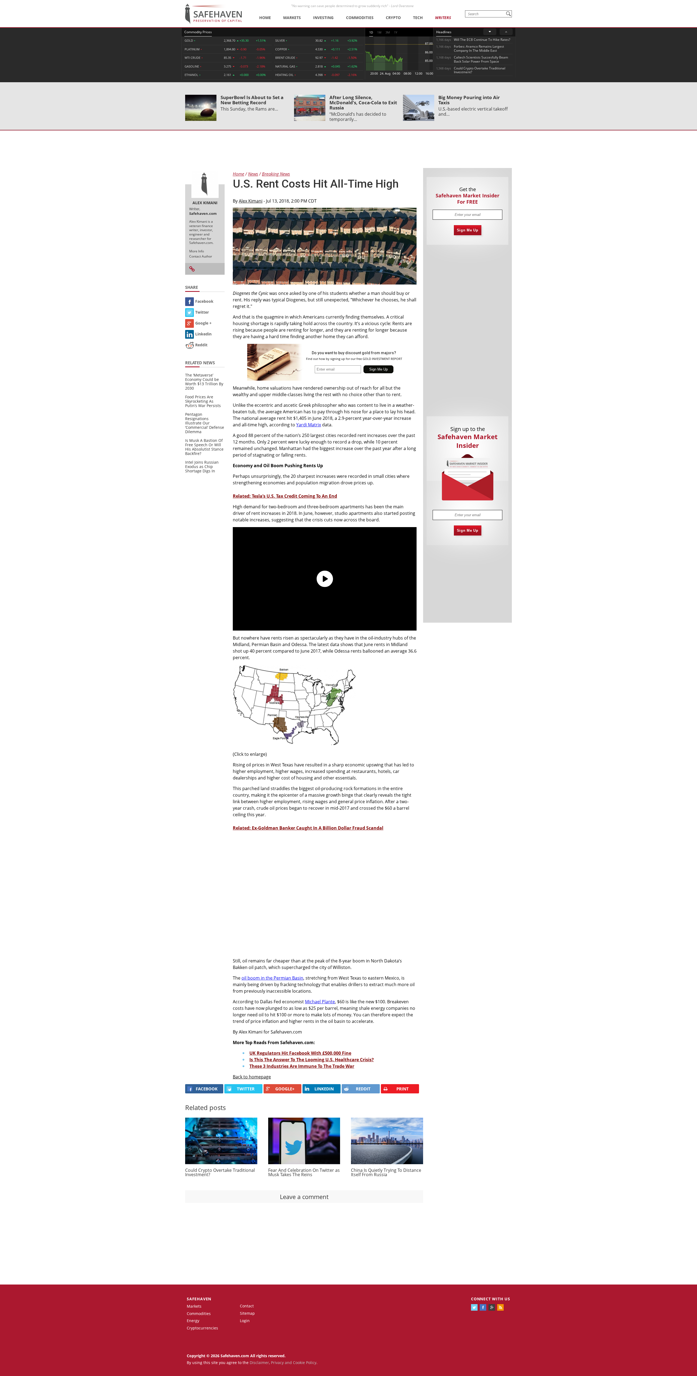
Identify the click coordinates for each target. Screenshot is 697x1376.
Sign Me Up (467, 230)
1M (379, 32)
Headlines (443, 32)
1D (371, 32)
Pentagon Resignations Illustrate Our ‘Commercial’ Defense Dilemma (204, 423)
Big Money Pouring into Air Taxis (469, 100)
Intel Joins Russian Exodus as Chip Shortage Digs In (202, 466)
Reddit (201, 344)
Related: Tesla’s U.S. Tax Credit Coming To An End (285, 496)
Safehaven (199, 1298)
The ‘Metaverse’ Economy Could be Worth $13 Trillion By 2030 (204, 381)
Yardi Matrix (308, 425)
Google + (203, 323)
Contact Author (200, 256)
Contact (247, 1305)
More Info (196, 251)
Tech (418, 17)
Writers (443, 17)
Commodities (360, 17)
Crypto (393, 17)
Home (265, 17)
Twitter (202, 312)
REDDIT (363, 1088)
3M (388, 32)
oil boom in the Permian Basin (272, 978)
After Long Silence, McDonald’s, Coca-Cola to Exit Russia (363, 102)
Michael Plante (320, 1002)
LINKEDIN (324, 1088)
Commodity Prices (198, 32)
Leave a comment (304, 1196)
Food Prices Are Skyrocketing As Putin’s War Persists (203, 401)
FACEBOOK (207, 1088)
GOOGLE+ (285, 1088)
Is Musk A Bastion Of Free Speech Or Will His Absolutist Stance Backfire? (204, 447)
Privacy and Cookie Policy (293, 1362)
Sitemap (247, 1313)
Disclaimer (259, 1362)
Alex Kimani (250, 201)
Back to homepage (252, 1077)
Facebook (204, 301)
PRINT (402, 1088)
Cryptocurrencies (202, 1328)
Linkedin (203, 334)
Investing (323, 17)
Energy (193, 1320)
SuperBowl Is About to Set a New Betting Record (252, 100)
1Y (395, 32)
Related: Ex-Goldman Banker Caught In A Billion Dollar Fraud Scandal (308, 828)
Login (245, 1320)
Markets (292, 17)
